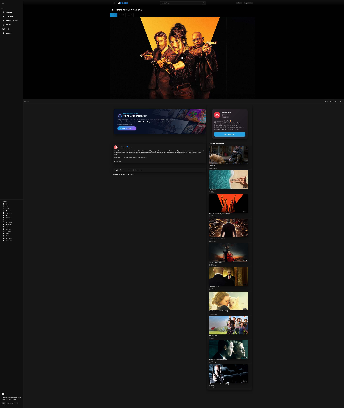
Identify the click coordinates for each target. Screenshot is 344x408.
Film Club (124, 146)
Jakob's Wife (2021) (215, 262)
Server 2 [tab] (121, 15)
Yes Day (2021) (213, 335)
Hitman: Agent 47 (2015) (217, 238)
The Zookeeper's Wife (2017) (218, 311)
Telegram (10, 398)
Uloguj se (117, 170)
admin (212, 167)
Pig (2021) (212, 165)
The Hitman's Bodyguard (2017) (219, 214)
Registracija (5, 399)
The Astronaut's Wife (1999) (218, 359)
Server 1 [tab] (113, 15)
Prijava (239, 3)
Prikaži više (117, 161)
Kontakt (4, 398)
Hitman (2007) (214, 287)
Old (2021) (212, 189)
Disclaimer (12, 399)
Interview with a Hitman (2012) (219, 384)
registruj (125, 170)
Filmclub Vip (17, 398)
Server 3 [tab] (129, 15)
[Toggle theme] (3, 394)
